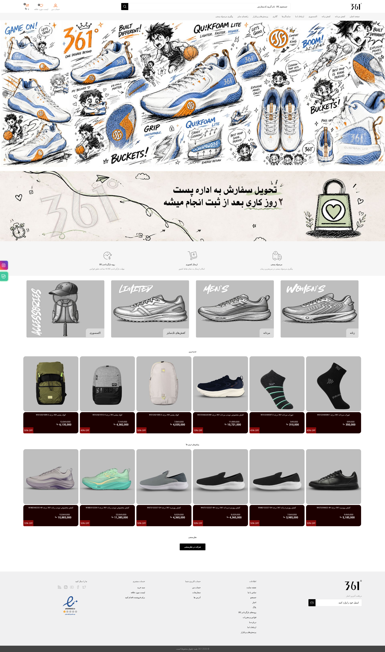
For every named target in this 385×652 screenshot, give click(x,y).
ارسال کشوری (192, 264)
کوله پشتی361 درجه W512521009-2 (51, 415)
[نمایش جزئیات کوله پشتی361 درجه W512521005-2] (163, 383)
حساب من (55, 9)
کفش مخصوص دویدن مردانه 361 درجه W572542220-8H (220, 415)
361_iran (4, 276)
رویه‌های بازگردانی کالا (247, 612)
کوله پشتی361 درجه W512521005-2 (164, 415)
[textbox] (209, 6)
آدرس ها (197, 597)
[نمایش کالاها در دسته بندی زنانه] (320, 309)
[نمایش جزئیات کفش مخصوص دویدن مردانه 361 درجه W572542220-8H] (220, 383)
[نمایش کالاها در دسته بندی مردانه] (235, 309)
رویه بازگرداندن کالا (107, 264)
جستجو (253, 597)
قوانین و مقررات (249, 617)
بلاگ (254, 607)
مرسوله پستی (276, 264)
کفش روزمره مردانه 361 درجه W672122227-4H (220, 507)
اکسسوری (95, 332)
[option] (333, 394)
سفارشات (196, 592)
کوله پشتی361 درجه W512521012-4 (107, 415)
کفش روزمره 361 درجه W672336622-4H (333, 507)
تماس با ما (252, 592)
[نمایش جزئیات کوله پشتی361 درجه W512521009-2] (50, 383)
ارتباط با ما (251, 627)
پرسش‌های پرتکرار (248, 632)
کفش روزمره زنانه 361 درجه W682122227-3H (277, 507)
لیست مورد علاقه (138, 592)
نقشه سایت (251, 587)
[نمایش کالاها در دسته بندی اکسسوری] (65, 309)
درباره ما (252, 622)
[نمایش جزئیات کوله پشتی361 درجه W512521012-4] (107, 383)
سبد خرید (141, 587)
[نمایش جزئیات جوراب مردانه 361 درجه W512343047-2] (277, 383)
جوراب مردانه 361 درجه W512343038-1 (333, 415)
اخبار (254, 602)
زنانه (352, 332)
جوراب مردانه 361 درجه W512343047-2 (277, 415)
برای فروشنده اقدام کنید (135, 597)
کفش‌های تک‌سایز (176, 332)
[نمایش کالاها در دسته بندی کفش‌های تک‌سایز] (150, 309)
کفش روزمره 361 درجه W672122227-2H (164, 507)
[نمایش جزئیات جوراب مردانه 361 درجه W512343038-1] (333, 383)
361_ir (4, 265)
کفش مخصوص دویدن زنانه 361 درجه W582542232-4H (50, 507)
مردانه (266, 332)
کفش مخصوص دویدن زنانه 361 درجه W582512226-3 (107, 507)
